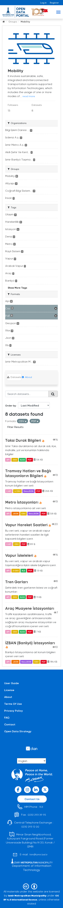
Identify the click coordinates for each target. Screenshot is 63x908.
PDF (30, 459)
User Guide (11, 683)
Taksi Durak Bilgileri (23, 440)
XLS (23, 570)
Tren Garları (16, 581)
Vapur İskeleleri (19, 555)
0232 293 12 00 (30, 826)
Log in (43, 2)
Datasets (15, 377)
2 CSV (16, 570)
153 (41, 806)
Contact (9, 724)
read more (29, 96)
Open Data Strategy (17, 731)
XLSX (22, 459)
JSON (15, 513)
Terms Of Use (13, 703)
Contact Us (32, 799)
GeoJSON (28, 491)
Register (54, 2)
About (28, 377)
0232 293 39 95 (37, 814)
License (9, 690)
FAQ (6, 717)
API (8, 459)
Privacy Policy (13, 710)
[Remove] (25, 421)
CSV (15, 459)
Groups (12, 21)
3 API (8, 544)
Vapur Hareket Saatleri (26, 524)
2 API (8, 491)
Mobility (25, 21)
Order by (10, 405)
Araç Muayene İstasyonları (29, 608)
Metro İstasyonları (21, 502)
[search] (53, 394)
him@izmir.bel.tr (39, 854)
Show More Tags (17, 287)
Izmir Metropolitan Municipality (27, 895)
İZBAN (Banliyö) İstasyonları (30, 642)
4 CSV (17, 491)
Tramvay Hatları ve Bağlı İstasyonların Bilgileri (28, 473)
